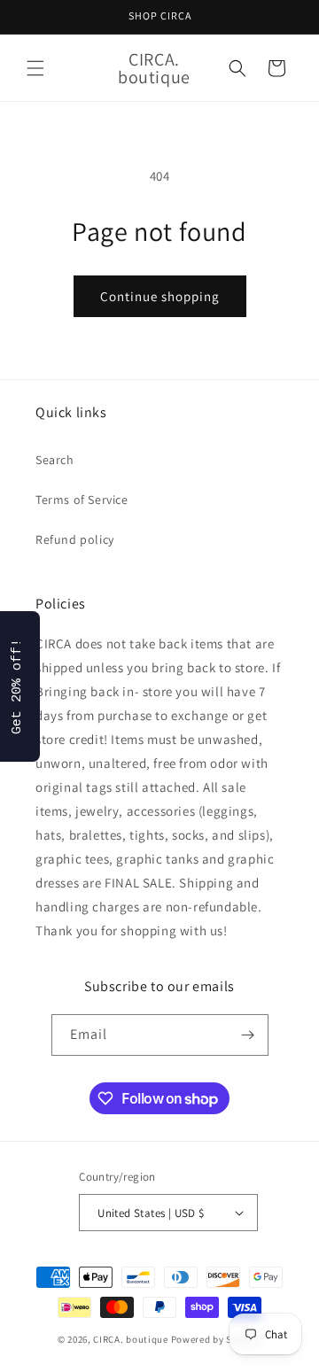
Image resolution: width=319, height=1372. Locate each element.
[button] (35, 68)
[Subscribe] (248, 1035)
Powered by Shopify (216, 1339)
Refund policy (74, 539)
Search (54, 460)
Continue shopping (160, 296)
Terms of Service (81, 500)
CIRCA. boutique (130, 1339)
